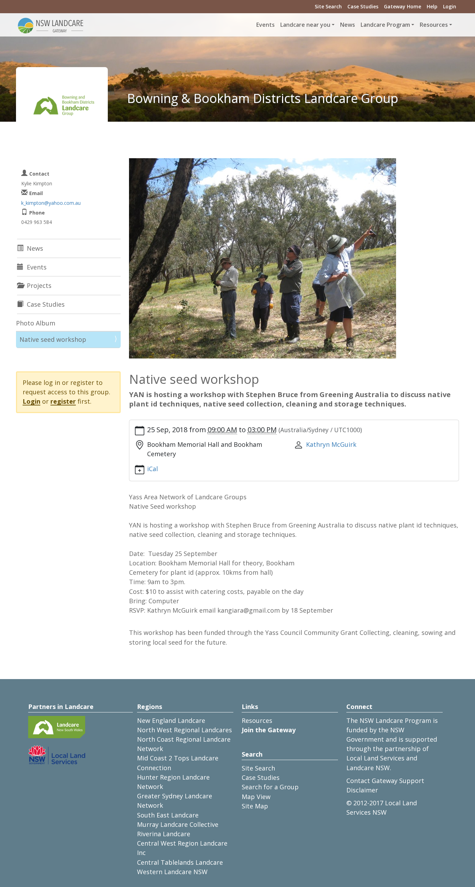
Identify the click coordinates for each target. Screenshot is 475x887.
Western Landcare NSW (172, 872)
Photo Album (35, 323)
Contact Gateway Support (385, 780)
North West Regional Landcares (184, 730)
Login (449, 6)
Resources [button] (434, 25)
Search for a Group (270, 787)
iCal (152, 469)
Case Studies (362, 6)
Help (432, 6)
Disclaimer (362, 790)
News (347, 25)
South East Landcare (168, 815)
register (63, 401)
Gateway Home (402, 6)
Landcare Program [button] (385, 25)
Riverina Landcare (163, 834)
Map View (256, 796)
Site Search (328, 6)
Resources (257, 720)
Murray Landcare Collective (177, 824)
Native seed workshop (52, 339)
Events (265, 25)
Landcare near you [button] (305, 25)
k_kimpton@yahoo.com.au (51, 203)
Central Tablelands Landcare (180, 862)
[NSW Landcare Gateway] (51, 25)
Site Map (255, 806)
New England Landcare (171, 720)
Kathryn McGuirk (331, 444)
